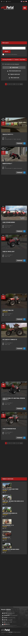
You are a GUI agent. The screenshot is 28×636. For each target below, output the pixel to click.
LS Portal (7, 8)
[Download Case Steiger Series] (14, 213)
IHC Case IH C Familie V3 (10, 339)
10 (14, 84)
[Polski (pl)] (26, 1)
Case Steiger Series (9, 222)
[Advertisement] (14, 26)
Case (21, 59)
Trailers (14, 139)
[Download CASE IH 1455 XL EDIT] (14, 242)
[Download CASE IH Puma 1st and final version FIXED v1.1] (14, 389)
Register (9, 1)
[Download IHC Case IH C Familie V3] (14, 330)
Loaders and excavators (17, 168)
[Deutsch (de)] (24, 1)
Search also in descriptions (11, 54)
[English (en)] (21, 1)
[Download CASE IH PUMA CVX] (14, 301)
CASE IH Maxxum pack (9, 428)
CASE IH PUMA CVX (8, 310)
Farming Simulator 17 (8, 59)
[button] (24, 8)
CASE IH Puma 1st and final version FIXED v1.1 (14, 399)
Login (4, 1)
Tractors (16, 59)
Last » (21, 84)
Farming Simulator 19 (8, 139)
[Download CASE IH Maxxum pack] (14, 419)
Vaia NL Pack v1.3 (8, 134)
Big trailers (19, 139)
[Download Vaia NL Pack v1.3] (14, 125)
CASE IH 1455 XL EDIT (9, 251)
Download (19, 143)
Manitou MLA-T (7, 163)
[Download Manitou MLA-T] (14, 154)
